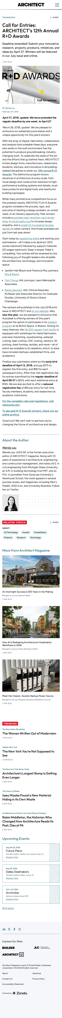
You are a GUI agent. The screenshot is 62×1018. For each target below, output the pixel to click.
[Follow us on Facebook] (14, 929)
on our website (39, 311)
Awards (25, 532)
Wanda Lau (10, 108)
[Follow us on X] (9, 929)
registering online (29, 238)
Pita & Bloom (12, 274)
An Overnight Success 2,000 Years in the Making (27, 591)
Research (21, 537)
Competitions (40, 532)
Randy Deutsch (13, 290)
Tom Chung (11, 280)
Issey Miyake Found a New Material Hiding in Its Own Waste (26, 797)
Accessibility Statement (13, 984)
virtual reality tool (21, 221)
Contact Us (7, 979)
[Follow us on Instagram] (19, 929)
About (5, 973)
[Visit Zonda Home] (15, 993)
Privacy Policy (38, 979)
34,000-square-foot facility (40, 329)
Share (55, 17)
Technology (8, 17)
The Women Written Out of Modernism (29, 733)
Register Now (12, 857)
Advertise (36, 973)
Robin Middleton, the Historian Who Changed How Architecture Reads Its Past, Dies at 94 (27, 821)
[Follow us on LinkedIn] (4, 929)
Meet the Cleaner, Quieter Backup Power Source (27, 696)
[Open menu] (57, 5)
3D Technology (11, 532)
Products (8, 537)
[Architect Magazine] (31, 4)
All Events (8, 908)
